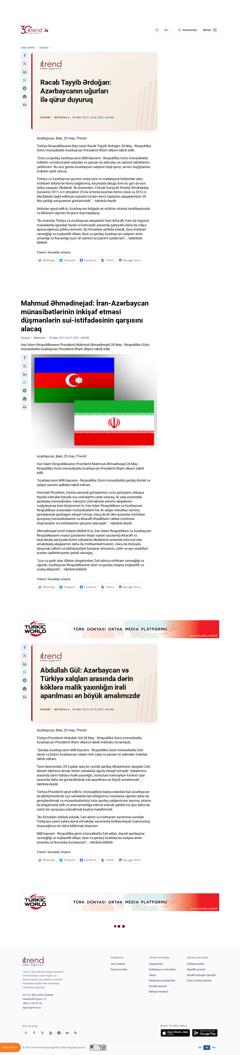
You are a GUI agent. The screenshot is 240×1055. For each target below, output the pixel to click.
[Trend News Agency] (33, 961)
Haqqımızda (156, 963)
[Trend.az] (35, 30)
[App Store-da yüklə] (175, 1033)
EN (200, 1047)
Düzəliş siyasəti (157, 986)
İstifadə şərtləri (195, 963)
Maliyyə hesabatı (158, 991)
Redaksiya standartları (162, 980)
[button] (24, 55)
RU (213, 1047)
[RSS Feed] (75, 1033)
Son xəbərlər (118, 963)
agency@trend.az (31, 1007)
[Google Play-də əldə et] (205, 1033)
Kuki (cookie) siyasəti (199, 980)
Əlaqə (152, 975)
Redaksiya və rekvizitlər (162, 969)
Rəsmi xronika (119, 969)
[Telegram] (59, 1033)
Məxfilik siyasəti (196, 969)
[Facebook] (34, 1033)
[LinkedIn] (67, 1033)
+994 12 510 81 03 (32, 1003)
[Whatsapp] (25, 1033)
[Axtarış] (157, 30)
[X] (42, 1033)
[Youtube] (50, 1033)
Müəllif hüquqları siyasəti (201, 975)
